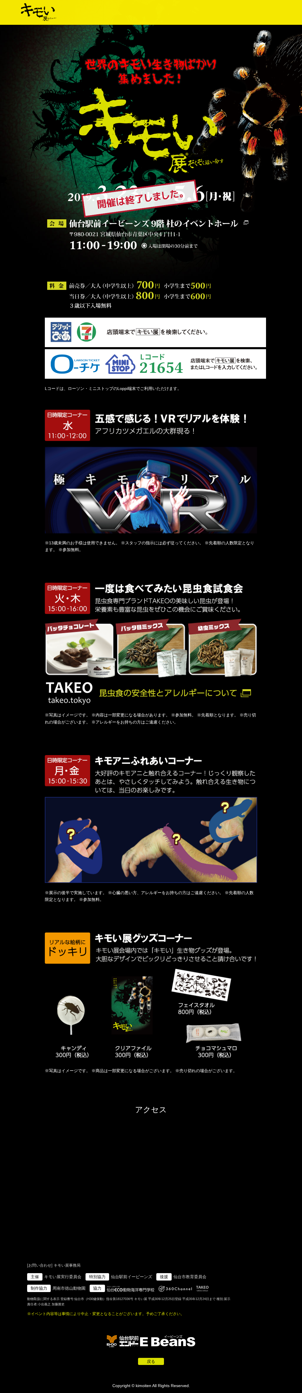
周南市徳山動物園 (69, 1288)
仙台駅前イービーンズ (131, 1276)
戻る (151, 1361)
